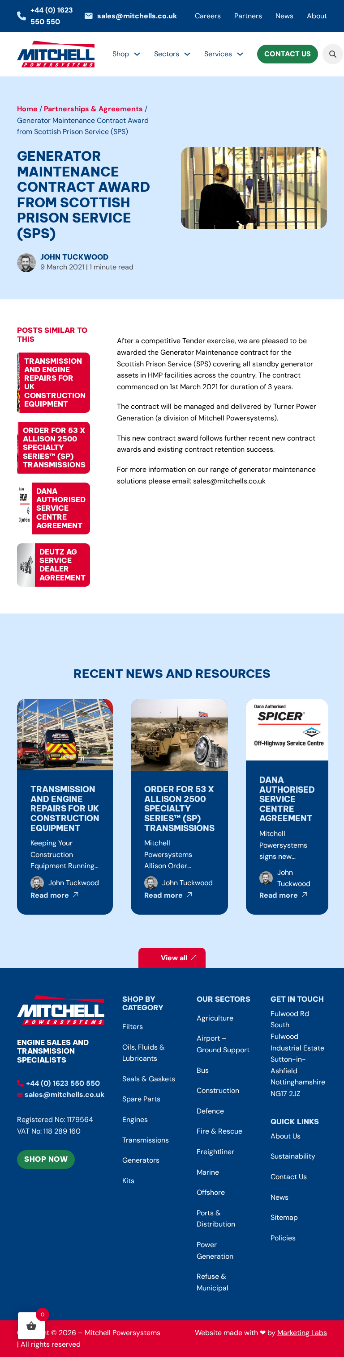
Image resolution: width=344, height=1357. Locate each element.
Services (218, 54)
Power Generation (215, 1250)
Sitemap (284, 1217)
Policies (283, 1238)
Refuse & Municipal (212, 1282)
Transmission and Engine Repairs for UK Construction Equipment (64, 808)
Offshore (211, 1192)
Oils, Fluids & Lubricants (143, 1052)
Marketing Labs (302, 1332)
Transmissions (145, 1140)
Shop (120, 54)
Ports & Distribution (216, 1218)
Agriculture (215, 1018)
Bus (203, 1070)
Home (27, 108)
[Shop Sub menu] (137, 54)
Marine (208, 1172)
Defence (210, 1111)
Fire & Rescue (219, 1131)
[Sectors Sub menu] (187, 54)
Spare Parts (141, 1099)
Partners (248, 16)
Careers (208, 16)
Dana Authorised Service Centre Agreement (287, 799)
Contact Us (287, 54)
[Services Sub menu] (240, 54)
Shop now (46, 1159)
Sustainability (293, 1156)
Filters (132, 1026)
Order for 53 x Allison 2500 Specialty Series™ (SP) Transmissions (179, 808)
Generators (140, 1160)
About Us (286, 1136)
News (284, 16)
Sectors (166, 54)
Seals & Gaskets (148, 1079)
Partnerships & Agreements (93, 108)
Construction (218, 1090)
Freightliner (215, 1151)
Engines (135, 1119)
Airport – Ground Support (223, 1044)
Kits (128, 1180)
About (317, 16)
